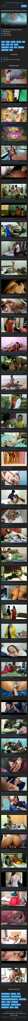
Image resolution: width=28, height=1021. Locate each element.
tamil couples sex (15, 996)
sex (12, 44)
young (16, 44)
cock (11, 50)
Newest (7, 1011)
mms (3, 41)
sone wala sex (5, 996)
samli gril (13, 993)
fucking (19, 41)
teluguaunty (5, 50)
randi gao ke (5, 1007)
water (11, 1007)
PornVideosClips (14, 3)
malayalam (15, 1002)
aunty (7, 44)
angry (8, 1002)
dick (23, 41)
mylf (19, 993)
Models (21, 1011)
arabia (3, 1002)
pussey (13, 41)
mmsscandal (5, 47)
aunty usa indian (15, 1004)
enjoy (16, 1007)
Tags (16, 1011)
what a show (22, 999)
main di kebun (5, 993)
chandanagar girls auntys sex (9, 999)
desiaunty (21, 47)
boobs (7, 41)
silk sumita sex (6, 1004)
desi (15, 47)
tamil (3, 44)
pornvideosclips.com (6, 1017)
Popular (12, 1011)
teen (11, 47)
